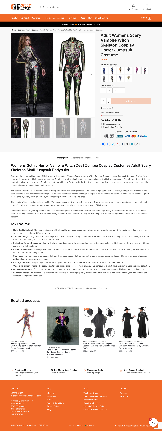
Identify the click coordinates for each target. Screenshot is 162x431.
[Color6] (104, 78)
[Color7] (112, 78)
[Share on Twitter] (112, 144)
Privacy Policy (53, 406)
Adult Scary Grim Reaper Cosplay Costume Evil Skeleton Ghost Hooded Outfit (99, 345)
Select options (27, 362)
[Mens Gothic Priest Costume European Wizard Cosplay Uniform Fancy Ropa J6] (135, 323)
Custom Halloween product (95, 409)
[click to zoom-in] (53, 75)
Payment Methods (91, 399)
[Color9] (128, 78)
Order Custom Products (112, 127)
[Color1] (104, 70)
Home (14, 30)
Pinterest (123, 393)
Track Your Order (90, 393)
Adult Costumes (33, 30)
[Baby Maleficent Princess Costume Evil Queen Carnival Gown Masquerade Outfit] (63, 326)
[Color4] (136, 70)
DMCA (50, 399)
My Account (133, 9)
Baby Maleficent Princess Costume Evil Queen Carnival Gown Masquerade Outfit (62, 352)
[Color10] (112, 70)
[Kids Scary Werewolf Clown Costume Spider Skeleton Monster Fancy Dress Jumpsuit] (27, 323)
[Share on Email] (127, 144)
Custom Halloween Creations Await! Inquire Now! (135, 426)
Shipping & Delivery (91, 403)
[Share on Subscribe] (132, 144)
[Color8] (120, 78)
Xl (122, 90)
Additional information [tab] (81, 158)
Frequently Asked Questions (95, 396)
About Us (51, 393)
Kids (22, 341)
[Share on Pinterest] (117, 144)
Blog (49, 409)
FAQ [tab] (97, 158)
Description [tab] (62, 158)
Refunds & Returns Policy (94, 406)
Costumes (22, 30)
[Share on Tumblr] (122, 144)
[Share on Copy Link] (137, 144)
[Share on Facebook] (108, 144)
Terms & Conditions (55, 403)
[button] (91, 74)
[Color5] (145, 70)
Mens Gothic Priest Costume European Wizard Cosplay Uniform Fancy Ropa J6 (134, 345)
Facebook (124, 396)
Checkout (147, 9)
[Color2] (120, 70)
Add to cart (131, 101)
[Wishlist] (39, 310)
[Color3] (128, 70)
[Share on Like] (103, 144)
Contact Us (52, 396)
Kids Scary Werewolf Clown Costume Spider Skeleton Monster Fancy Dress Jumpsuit (26, 345)
